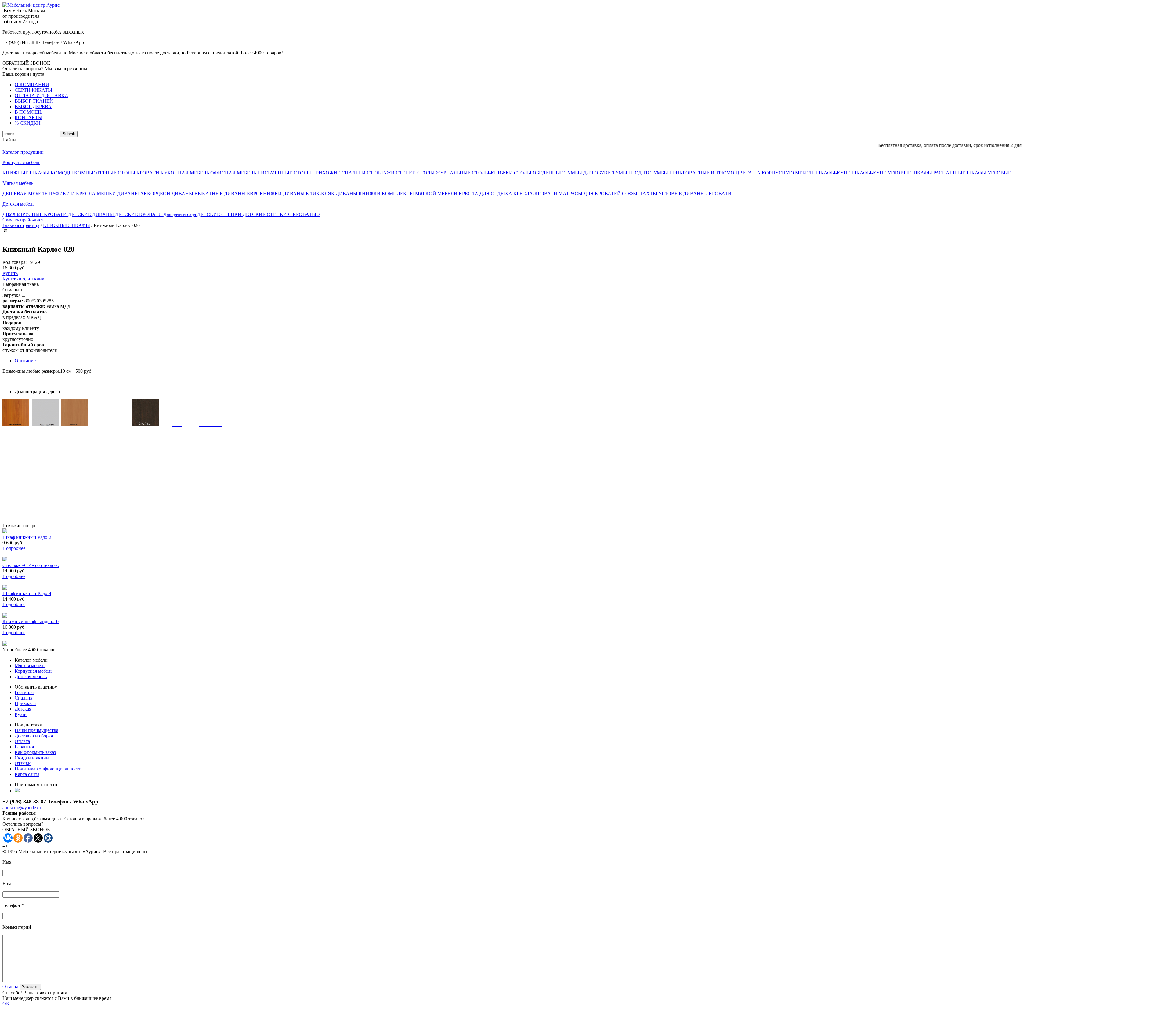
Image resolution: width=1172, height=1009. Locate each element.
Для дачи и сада (180, 214)
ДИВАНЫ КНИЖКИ (359, 193)
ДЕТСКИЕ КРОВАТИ (139, 214)
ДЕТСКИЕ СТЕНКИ (220, 214)
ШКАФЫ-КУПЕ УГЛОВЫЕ (882, 172)
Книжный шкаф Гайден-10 (30, 621)
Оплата (22, 741)
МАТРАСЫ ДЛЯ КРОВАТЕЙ (590, 193)
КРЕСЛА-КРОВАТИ (536, 193)
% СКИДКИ (28, 123)
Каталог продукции (23, 152)
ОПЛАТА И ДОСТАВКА (41, 95)
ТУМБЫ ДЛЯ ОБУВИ (588, 172)
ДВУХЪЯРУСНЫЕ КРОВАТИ (35, 214)
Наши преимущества (36, 730)
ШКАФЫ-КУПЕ (834, 172)
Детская (23, 708)
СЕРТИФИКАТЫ (33, 90)
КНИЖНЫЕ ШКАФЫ (26, 172)
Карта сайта (27, 774)
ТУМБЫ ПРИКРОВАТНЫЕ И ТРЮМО (693, 172)
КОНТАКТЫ (28, 117)
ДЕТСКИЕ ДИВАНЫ (91, 214)
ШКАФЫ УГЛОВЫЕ (989, 172)
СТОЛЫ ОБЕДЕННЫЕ (539, 172)
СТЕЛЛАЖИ (381, 172)
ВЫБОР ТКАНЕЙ (34, 101)
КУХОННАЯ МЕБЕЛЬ (185, 172)
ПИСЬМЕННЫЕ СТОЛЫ (284, 172)
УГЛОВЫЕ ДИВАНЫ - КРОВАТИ (695, 193)
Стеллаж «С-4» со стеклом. (30, 565)
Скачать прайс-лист (22, 219)
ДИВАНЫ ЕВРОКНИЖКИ (253, 193)
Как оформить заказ (35, 752)
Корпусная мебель (21, 162)
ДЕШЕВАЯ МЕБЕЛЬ (25, 193)
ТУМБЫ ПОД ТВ (631, 172)
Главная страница (20, 225)
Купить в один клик (23, 278)
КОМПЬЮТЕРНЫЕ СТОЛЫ (105, 172)
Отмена (10, 986)
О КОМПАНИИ (32, 84)
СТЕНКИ (406, 172)
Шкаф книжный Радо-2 (26, 537)
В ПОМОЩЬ (28, 112)
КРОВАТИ (148, 172)
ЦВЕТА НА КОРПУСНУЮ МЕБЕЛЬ (776, 172)
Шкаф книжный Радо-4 (26, 593)
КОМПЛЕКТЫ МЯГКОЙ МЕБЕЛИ (420, 193)
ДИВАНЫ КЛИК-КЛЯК (309, 193)
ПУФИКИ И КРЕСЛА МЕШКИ (83, 193)
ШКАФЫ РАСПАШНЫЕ (939, 172)
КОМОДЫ (62, 172)
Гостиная (24, 692)
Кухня (21, 714)
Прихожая (25, 703)
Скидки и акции (32, 757)
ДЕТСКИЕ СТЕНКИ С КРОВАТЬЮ (281, 214)
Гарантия (24, 746)
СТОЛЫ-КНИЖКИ (493, 172)
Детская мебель (18, 204)
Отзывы (23, 763)
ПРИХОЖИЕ (327, 172)
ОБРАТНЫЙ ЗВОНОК (26, 63)
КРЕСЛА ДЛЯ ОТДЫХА (486, 193)
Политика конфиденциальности (48, 768)
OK (6, 1003)
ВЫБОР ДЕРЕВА (33, 106)
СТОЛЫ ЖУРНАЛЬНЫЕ (444, 172)
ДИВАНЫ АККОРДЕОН (144, 193)
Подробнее (13, 548)
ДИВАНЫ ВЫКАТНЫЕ (198, 193)
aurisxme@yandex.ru (23, 807)
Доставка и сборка (34, 735)
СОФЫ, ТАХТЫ (640, 193)
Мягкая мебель (17, 183)
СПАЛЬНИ (354, 172)
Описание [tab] (25, 360)
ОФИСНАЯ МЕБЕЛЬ (233, 172)
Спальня (23, 697)
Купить (10, 273)
